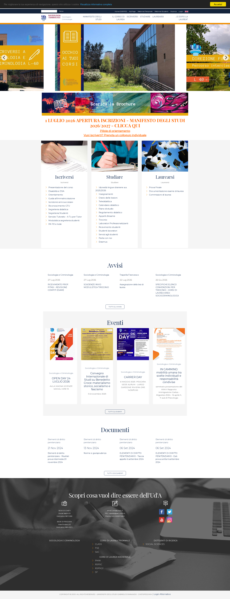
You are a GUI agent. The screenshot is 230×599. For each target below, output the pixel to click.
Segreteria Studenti (58, 213)
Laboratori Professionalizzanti (113, 223)
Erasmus (103, 242)
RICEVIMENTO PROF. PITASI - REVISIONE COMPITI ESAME (58, 287)
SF (96, 572)
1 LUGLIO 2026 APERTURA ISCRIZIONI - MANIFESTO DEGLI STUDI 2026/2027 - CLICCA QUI (115, 123)
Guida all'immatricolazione (61, 198)
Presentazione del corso (60, 187)
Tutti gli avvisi (115, 307)
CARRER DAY (133, 377)
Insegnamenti (106, 194)
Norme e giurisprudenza (95, 453)
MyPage (132, 11)
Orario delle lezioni (108, 198)
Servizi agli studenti (108, 234)
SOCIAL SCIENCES (155, 544)
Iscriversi (132, 16)
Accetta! (218, 4)
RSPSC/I (99, 568)
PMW (98, 560)
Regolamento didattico (110, 212)
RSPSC (98, 564)
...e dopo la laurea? (181, 18)
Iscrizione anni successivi (60, 202)
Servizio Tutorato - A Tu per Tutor (65, 216)
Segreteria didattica (58, 209)
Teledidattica (105, 201)
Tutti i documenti (115, 473)
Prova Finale (155, 187)
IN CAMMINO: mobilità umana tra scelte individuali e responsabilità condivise (169, 376)
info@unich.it (117, 511)
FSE (97, 548)
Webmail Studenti (161, 11)
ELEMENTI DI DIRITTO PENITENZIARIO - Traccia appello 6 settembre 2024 (132, 456)
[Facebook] (162, 511)
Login (181, 11)
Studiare (145, 16)
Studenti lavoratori (108, 230)
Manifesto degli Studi (92, 18)
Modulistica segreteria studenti (63, 220)
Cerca (61, 11)
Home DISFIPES (121, 11)
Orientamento (55, 194)
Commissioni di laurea (160, 194)
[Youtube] (162, 519)
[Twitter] (169, 511)
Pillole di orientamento (115, 131)
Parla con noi (105, 238)
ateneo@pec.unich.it (117, 513)
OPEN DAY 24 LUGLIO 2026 (61, 380)
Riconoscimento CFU (59, 206)
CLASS (98, 544)
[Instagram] (169, 519)
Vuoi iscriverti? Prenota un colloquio (108, 135)
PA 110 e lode (55, 224)
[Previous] (4, 58)
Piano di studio (106, 208)
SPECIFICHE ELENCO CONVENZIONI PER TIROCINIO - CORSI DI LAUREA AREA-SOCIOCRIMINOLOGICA (167, 290)
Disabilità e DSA (56, 191)
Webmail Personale (145, 11)
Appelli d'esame (107, 216)
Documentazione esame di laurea (166, 191)
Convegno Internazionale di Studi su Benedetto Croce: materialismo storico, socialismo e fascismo (97, 381)
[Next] (226, 58)
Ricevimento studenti (109, 227)
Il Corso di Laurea (118, 18)
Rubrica (174, 11)
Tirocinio (103, 220)
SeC (97, 552)
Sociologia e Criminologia (60, 275)
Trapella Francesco (129, 275)
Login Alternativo (162, 594)
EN (186, 11)
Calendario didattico (109, 205)
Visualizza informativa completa (96, 4)
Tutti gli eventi (115, 412)
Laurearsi (158, 16)
